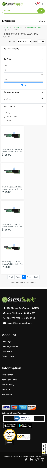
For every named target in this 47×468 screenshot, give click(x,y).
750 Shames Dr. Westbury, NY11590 (23, 308)
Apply (23, 84)
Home (6, 27)
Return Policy (8, 384)
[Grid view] (43, 41)
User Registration (10, 346)
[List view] (40, 41)
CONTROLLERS (17, 27)
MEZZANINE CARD (34, 27)
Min (5, 65)
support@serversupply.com (19, 323)
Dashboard (7, 351)
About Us (6, 389)
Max (41, 75)
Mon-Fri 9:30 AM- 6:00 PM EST (20, 313)
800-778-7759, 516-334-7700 (21, 318)
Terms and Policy (10, 380)
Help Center (7, 375)
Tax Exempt (7, 394)
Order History (8, 356)
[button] (44, 449)
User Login (7, 341)
